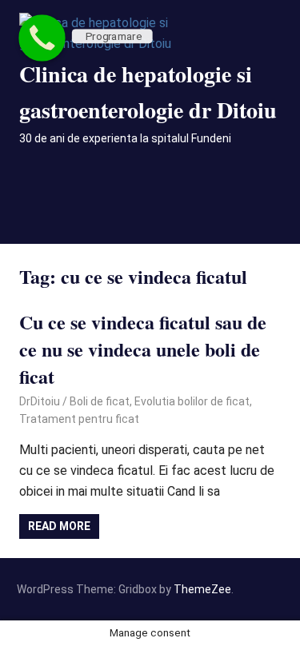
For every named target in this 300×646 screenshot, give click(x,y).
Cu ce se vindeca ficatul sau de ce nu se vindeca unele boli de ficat (142, 348)
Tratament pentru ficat (79, 419)
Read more (59, 526)
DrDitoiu (39, 401)
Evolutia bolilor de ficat (192, 401)
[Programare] (42, 38)
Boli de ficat (100, 401)
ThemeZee (202, 589)
